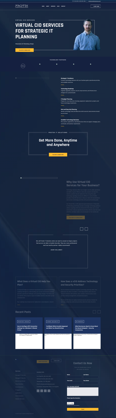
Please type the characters (74, 398)
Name (69, 374)
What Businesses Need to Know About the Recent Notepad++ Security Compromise (86, 328)
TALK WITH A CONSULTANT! (24, 50)
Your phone (86, 380)
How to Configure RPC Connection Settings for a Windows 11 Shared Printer (27, 328)
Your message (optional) (73, 386)
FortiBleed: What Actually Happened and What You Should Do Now (57, 327)
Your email (70, 380)
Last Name (86, 374)
